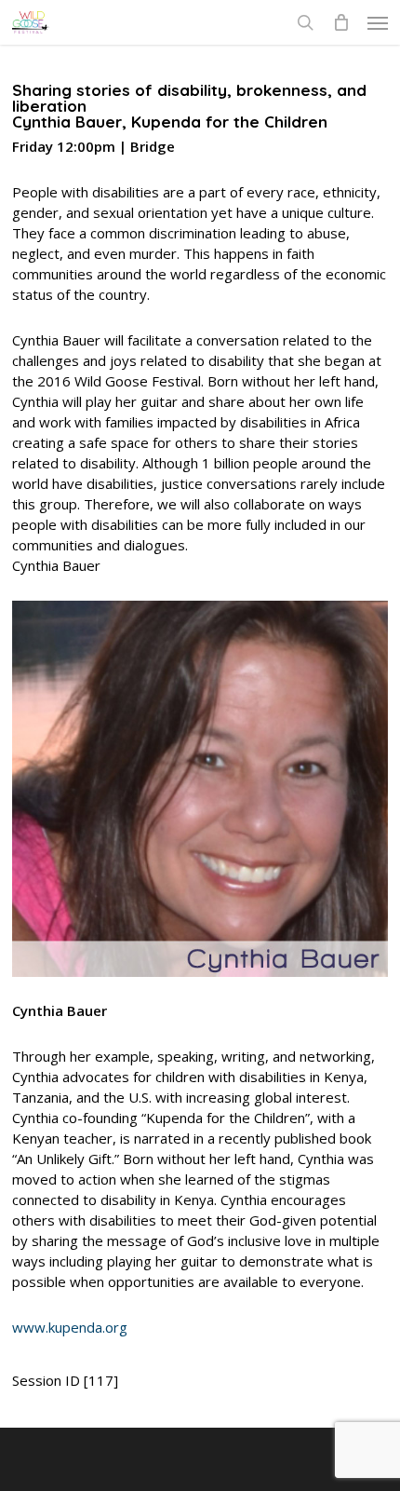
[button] (377, 22)
